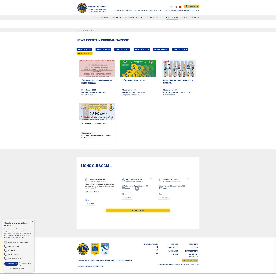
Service (159, 17)
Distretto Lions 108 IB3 (97, 179)
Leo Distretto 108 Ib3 (170, 10)
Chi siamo (104, 17)
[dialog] (18, 245)
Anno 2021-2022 (103, 49)
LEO (161, 10)
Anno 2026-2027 (84, 53)
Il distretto (116, 17)
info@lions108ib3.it (151, 244)
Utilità (139, 17)
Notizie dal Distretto (190, 17)
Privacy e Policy (194, 264)
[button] (18, 268)
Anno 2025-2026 (180, 49)
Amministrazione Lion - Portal (188, 10)
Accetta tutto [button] (11, 263)
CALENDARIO (129, 17)
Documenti (149, 17)
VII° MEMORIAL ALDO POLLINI (133, 80)
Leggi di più (20, 237)
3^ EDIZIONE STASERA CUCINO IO (94, 123)
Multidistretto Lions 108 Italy (148, 10)
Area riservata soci (190, 260)
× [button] (32, 221)
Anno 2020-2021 (84, 49)
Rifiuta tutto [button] (26, 263)
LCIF (135, 10)
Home (96, 17)
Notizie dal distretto (193, 255)
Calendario (173, 251)
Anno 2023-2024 (142, 49)
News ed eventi (172, 17)
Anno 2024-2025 (161, 49)
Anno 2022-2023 (122, 49)
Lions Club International (124, 10)
